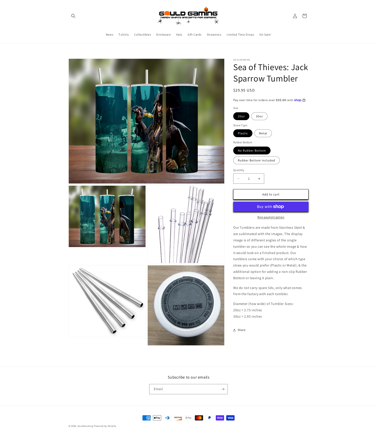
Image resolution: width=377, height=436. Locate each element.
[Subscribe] (223, 389)
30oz (259, 116)
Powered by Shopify (105, 425)
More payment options (270, 217)
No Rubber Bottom (252, 150)
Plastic (243, 133)
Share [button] (242, 330)
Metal (263, 133)
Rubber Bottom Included (256, 160)
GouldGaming (85, 425)
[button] (73, 16)
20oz (241, 116)
